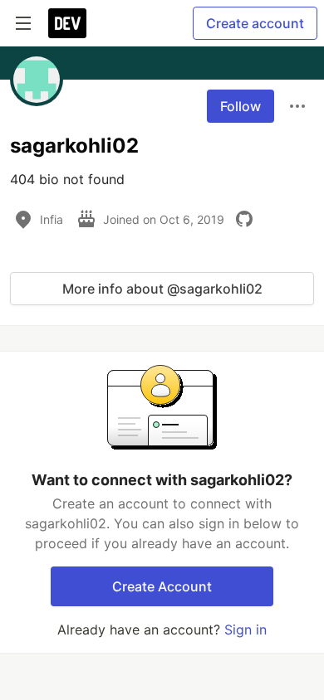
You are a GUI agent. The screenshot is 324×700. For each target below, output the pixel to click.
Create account (255, 23)
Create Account (162, 586)
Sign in (245, 629)
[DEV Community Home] (67, 23)
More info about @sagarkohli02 (162, 288)
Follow (240, 106)
